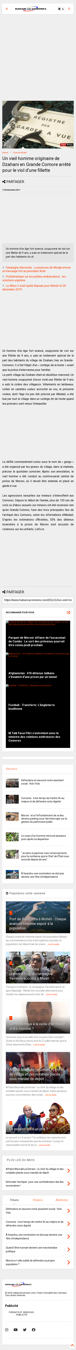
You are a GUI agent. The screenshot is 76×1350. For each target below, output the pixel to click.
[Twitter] (25, 1330)
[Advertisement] (38, 57)
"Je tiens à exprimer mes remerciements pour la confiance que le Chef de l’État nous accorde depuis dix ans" (45, 856)
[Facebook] (33, 1330)
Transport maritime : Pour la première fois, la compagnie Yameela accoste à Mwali (31, 974)
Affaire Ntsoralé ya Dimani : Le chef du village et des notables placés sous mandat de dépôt (36, 1074)
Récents (11, 769)
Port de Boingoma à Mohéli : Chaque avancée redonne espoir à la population (37, 923)
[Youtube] (16, 1330)
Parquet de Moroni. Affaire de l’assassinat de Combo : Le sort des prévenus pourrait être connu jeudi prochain (36, 641)
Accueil (5, 153)
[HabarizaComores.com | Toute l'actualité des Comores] (30, 10)
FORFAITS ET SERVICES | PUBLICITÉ (21, 1313)
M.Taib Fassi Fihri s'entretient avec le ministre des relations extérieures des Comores (34, 736)
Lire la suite (53, 944)
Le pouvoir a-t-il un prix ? (28, 1129)
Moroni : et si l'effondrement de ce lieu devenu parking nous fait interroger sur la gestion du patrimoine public (44, 818)
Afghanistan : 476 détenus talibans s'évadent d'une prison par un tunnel (32, 675)
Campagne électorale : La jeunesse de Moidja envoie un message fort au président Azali (36, 269)
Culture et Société (20, 153)
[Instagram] (6, 1330)
